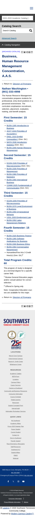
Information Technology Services (16, 411)
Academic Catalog (15, 373)
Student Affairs (15, 452)
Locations (16, 379)
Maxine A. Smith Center (15, 361)
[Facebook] (8, 481)
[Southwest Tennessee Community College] (11, 8)
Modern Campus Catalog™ (22, 514)
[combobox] (17, 18)
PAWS (16, 455)
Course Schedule (15, 397)
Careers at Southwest (15, 388)
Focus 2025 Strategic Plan (16, 426)
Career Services (16, 385)
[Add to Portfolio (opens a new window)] (25, 52)
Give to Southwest (15, 438)
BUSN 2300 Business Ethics (18, 244)
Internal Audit (16, 408)
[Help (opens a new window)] (32, 52)
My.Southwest (15, 420)
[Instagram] (18, 481)
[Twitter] (13, 481)
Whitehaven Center (15, 364)
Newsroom (15, 402)
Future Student (15, 429)
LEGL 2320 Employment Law (19, 217)
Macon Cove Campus (15, 356)
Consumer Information (15, 394)
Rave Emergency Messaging (16, 444)
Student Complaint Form (15, 405)
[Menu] (31, 8)
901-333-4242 (28, 475)
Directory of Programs (22, 84)
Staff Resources (16, 447)
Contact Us (15, 435)
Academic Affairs (15, 423)
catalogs (6, 508)
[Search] (25, 8)
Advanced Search (9, 38)
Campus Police (15, 382)
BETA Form (15, 376)
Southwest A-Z (15, 449)
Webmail (15, 458)
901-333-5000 (15, 472)
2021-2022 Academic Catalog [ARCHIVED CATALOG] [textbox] (18, 18)
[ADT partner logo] (16, 339)
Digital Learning (15, 400)
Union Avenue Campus (16, 358)
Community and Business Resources (15, 391)
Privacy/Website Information (12, 502)
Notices (26, 502)
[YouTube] (23, 481)
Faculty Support (15, 441)
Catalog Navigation (12, 45)
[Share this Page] (27, 52)
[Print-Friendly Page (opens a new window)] (29, 52)
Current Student (15, 432)
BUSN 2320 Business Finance (19, 236)
